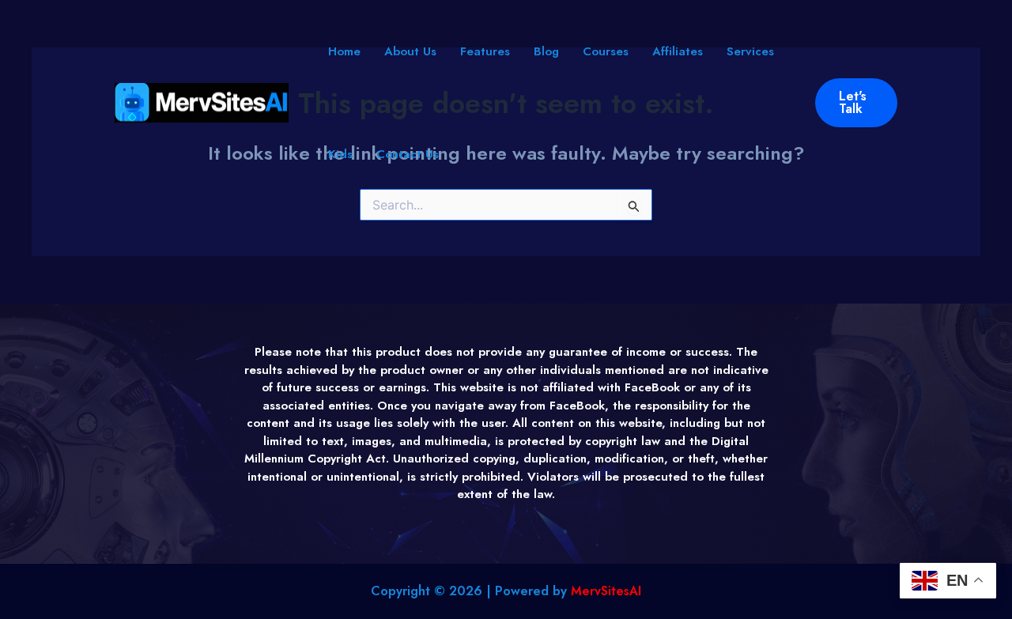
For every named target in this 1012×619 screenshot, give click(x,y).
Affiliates (677, 51)
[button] (856, 102)
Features (485, 51)
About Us (410, 51)
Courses (606, 51)
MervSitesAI (606, 591)
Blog (546, 51)
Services (750, 51)
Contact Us (407, 154)
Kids (340, 154)
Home (344, 51)
